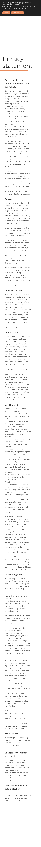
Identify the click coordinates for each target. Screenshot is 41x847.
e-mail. (18, 800)
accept (6, 13)
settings (23, 9)
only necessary (17, 13)
